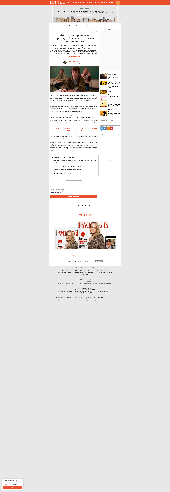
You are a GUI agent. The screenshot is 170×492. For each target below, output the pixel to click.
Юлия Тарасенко (73, 61)
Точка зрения (78, 2)
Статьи (72, 2)
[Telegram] (81, 267)
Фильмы (71, 56)
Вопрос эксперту (87, 270)
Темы (83, 2)
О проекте (62, 270)
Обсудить (93, 31)
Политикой (77, 257)
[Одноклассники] (89, 267)
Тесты (118, 2)
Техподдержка (84, 274)
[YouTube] (93, 267)
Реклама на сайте (69, 270)
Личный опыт (90, 2)
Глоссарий (110, 2)
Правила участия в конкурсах (103, 270)
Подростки (77, 56)
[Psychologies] (57, 2)
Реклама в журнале (78, 270)
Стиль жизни (97, 2)
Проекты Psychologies (107, 272)
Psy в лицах (104, 2)
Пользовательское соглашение (64, 272)
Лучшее (68, 2)
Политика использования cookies (80, 272)
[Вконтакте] (85, 267)
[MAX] (77, 267)
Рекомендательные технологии (95, 272)
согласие (78, 255)
